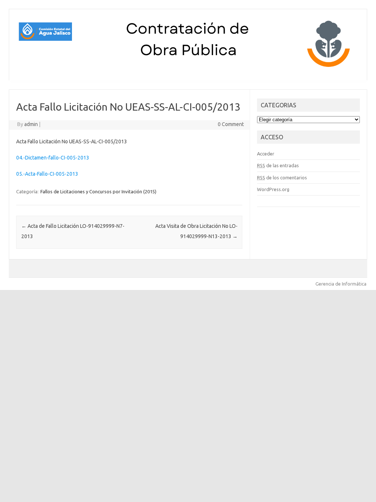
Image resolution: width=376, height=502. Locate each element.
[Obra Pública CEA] (188, 68)
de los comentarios (282, 177)
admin (31, 124)
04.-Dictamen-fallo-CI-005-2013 (52, 158)
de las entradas (278, 165)
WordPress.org (273, 189)
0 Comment (231, 124)
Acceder (265, 153)
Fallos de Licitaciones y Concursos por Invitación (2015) (98, 191)
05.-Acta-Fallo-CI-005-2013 (47, 174)
